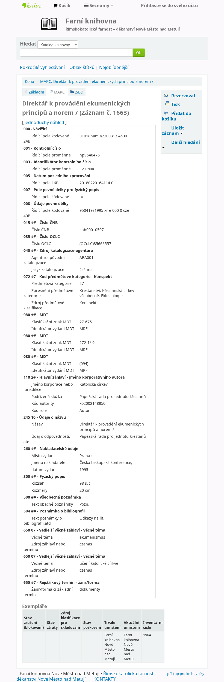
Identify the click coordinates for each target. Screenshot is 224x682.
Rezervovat (183, 96)
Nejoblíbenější (113, 67)
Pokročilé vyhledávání (42, 67)
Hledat (28, 43)
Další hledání (185, 142)
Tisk (175, 104)
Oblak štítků (82, 67)
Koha (29, 81)
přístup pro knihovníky (185, 673)
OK (139, 52)
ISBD (79, 92)
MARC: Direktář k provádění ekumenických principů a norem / (96, 81)
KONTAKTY (104, 679)
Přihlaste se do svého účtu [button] (169, 5)
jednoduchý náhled (44, 122)
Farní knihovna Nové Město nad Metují (35, 5)
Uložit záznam (173, 130)
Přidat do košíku (176, 116)
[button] (62, 5)
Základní (36, 92)
